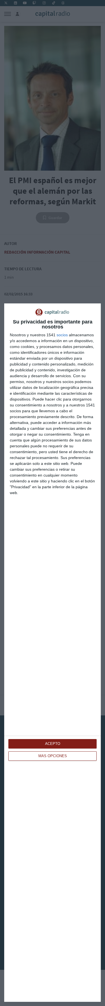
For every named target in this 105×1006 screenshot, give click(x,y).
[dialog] (52, 652)
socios (62, 335)
